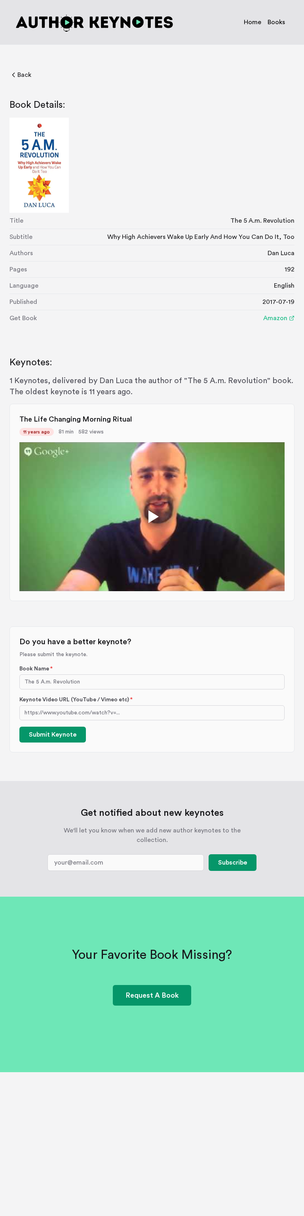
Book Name (36, 669)
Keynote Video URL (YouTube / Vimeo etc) (76, 699)
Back (24, 75)
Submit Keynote (52, 734)
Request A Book (152, 995)
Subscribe (232, 862)
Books (276, 22)
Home (252, 22)
